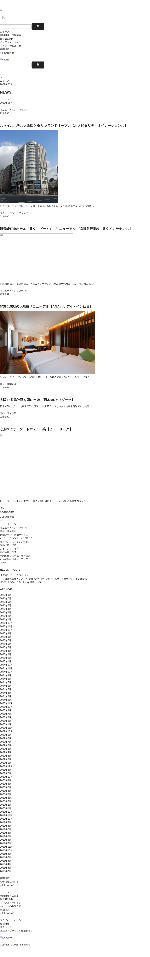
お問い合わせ (7, 52)
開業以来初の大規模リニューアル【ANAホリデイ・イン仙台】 (46, 306)
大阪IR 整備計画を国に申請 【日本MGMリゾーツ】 (37, 400)
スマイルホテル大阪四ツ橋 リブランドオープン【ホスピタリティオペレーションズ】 (64, 125)
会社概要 (4, 923)
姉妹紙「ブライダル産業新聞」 (16, 930)
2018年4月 (5, 864)
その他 (3, 562)
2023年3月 (5, 717)
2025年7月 (5, 640)
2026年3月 (5, 612)
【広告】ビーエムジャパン (14, 575)
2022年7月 (5, 742)
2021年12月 (6, 766)
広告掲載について (9, 881)
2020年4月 (5, 798)
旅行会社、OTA (8, 552)
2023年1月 (5, 724)
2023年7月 (5, 714)
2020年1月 (5, 808)
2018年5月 (5, 861)
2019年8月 (5, 826)
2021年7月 (5, 773)
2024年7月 (5, 682)
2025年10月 (6, 630)
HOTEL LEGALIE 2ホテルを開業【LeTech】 (23, 582)
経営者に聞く (7, 38)
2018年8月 (5, 854)
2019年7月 (5, 829)
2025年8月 (5, 637)
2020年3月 (5, 801)
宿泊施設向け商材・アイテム (15, 559)
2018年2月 (5, 871)
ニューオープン (8, 524)
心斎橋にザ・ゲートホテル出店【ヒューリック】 (36, 429)
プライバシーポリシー (11, 920)
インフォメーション (10, 42)
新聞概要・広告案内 (10, 35)
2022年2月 (5, 759)
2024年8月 (5, 679)
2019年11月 (6, 815)
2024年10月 (6, 672)
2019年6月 (5, 833)
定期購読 (4, 49)
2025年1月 (5, 661)
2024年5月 (5, 689)
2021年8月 (5, 770)
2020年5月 (5, 794)
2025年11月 (6, 626)
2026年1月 (5, 619)
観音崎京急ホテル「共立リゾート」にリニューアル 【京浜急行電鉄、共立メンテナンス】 (66, 229)
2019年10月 (6, 819)
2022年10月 (6, 731)
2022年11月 (6, 728)
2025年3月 (5, 654)
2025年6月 (5, 644)
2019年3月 (5, 843)
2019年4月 (5, 840)
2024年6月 (5, 686)
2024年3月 (5, 696)
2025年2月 (5, 658)
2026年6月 (5, 602)
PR (1, 521)
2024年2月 (5, 700)
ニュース (4, 31)
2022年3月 (5, 756)
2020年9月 (5, 780)
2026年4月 (5, 609)
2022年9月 (5, 735)
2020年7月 (5, 787)
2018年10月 (6, 850)
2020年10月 (6, 777)
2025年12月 (6, 623)
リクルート (6, 927)
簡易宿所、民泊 (8, 545)
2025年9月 (5, 633)
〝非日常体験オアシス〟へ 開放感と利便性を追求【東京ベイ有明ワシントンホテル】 (45, 579)
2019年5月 (5, 836)
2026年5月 (5, 605)
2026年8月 (5, 595)
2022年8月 (5, 738)
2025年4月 (5, 651)
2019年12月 (6, 812)
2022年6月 (5, 745)
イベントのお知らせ (10, 45)
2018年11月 (6, 847)
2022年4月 (5, 752)
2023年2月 (5, 721)
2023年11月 (6, 703)
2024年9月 (5, 675)
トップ (3, 77)
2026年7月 (5, 598)
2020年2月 (5, 805)
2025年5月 (5, 647)
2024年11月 (6, 668)
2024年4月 (5, 693)
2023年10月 (6, 707)
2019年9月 (5, 822)
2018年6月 (5, 857)
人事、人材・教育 (9, 549)
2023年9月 (5, 710)
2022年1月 (5, 763)
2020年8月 (5, 784)
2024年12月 (6, 665)
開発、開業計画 (8, 531)
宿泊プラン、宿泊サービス (14, 535)
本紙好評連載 (7, 517)
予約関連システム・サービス (15, 555)
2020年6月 (5, 791)
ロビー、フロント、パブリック (16, 538)
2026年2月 (5, 616)
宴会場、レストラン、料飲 (14, 542)
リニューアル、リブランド (14, 528)
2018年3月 (5, 868)
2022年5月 (5, 749)
